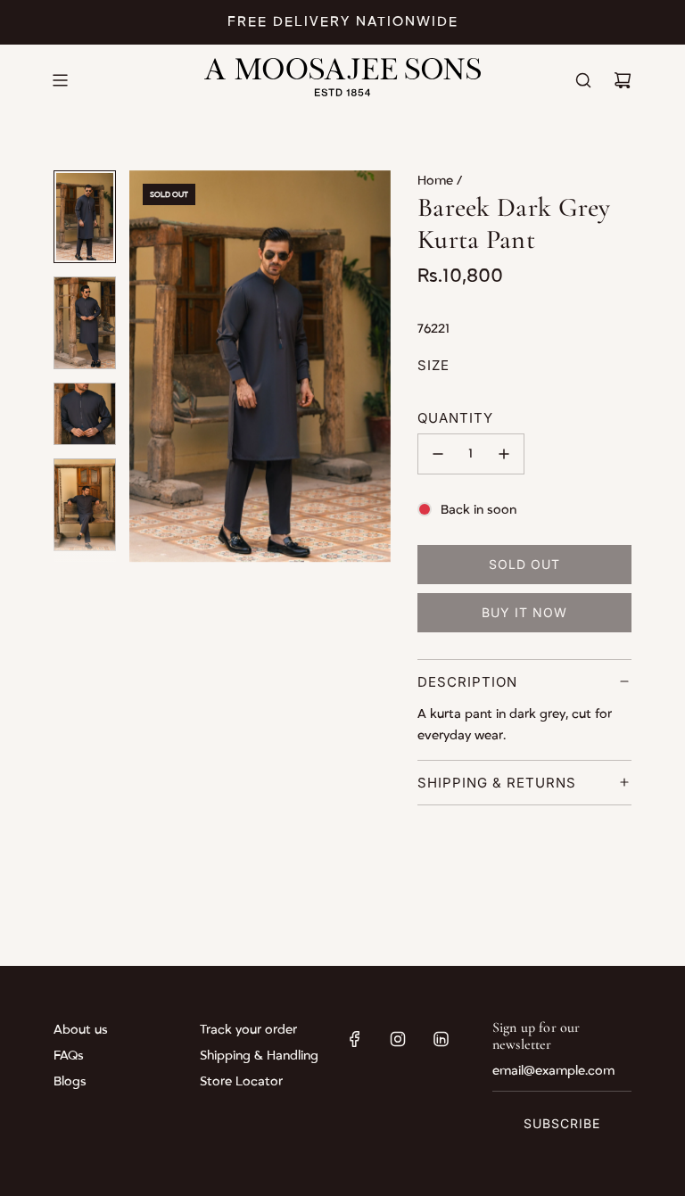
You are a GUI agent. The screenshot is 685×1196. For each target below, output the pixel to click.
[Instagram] (397, 1039)
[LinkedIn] (440, 1039)
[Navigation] (59, 80)
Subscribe (562, 1123)
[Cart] (622, 80)
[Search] (583, 80)
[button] (152, 366)
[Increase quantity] (504, 454)
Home (437, 180)
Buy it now (524, 612)
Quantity (455, 417)
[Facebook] (355, 1039)
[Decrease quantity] (438, 454)
